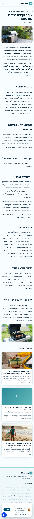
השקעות (7, 487)
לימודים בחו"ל (17, 496)
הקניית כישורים (15, 487)
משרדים (5, 499)
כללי (27, 11)
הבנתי (7, 510)
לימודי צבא (11, 493)
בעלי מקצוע (24, 487)
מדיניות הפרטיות (21, 514)
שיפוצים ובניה (13, 502)
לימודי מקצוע (28, 493)
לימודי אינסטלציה (7, 490)
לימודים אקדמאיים (27, 496)
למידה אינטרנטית (23, 499)
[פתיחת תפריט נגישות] (4, 514)
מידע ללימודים (13, 499)
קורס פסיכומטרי (23, 502)
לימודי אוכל (16, 490)
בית (31, 11)
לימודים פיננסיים (7, 496)
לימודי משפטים (19, 493)
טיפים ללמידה (28, 490)
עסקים (30, 502)
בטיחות (30, 487)
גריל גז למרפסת (18, 95)
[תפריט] (3, 3)
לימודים (4, 493)
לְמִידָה (30, 499)
